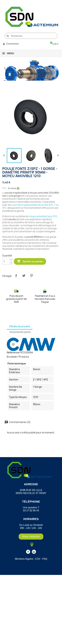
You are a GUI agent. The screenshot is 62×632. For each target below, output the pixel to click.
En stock (12, 356)
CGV (37, 559)
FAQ (44, 559)
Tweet (24, 276)
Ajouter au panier (30, 261)
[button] (31, 537)
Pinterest (31, 276)
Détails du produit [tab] (19, 326)
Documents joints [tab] (20, 332)
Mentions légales (24, 559)
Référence (13, 352)
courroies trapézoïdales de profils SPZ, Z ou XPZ (30, 206)
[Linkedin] (34, 552)
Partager (16, 276)
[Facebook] (28, 552)
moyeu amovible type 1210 (43, 216)
